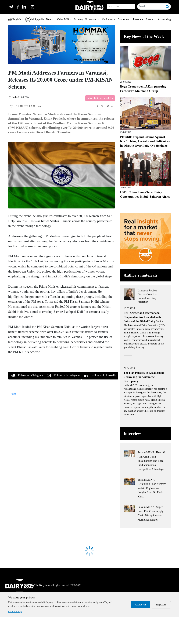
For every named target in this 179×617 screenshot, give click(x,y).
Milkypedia (37, 19)
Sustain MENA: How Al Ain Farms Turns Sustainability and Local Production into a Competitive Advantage (151, 461)
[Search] (167, 6)
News (49, 19)
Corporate (123, 19)
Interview (138, 19)
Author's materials (140, 275)
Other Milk (63, 19)
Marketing (107, 19)
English (16, 19)
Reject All (161, 604)
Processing (91, 19)
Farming (78, 19)
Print (13, 393)
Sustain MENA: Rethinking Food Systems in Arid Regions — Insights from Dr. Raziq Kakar (152, 488)
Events (149, 19)
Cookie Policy (15, 611)
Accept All (140, 604)
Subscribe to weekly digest (100, 98)
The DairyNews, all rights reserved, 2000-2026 (57, 585)
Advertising (164, 19)
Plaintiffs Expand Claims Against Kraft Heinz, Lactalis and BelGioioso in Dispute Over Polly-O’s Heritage (145, 141)
